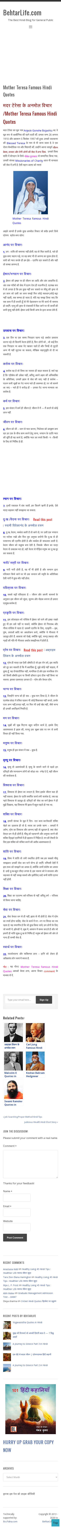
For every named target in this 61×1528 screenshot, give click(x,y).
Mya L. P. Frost (10, 1285)
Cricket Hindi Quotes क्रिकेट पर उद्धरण (38, 1301)
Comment (10, 1146)
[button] (30, 27)
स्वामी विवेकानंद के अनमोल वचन (24, 525)
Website (8, 1221)
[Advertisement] (30, 58)
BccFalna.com (10, 1521)
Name (7, 1191)
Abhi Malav (8, 1293)
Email (7, 1206)
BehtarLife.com (22, 12)
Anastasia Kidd (10, 1269)
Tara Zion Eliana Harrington (17, 1277)
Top (55, 1523)
